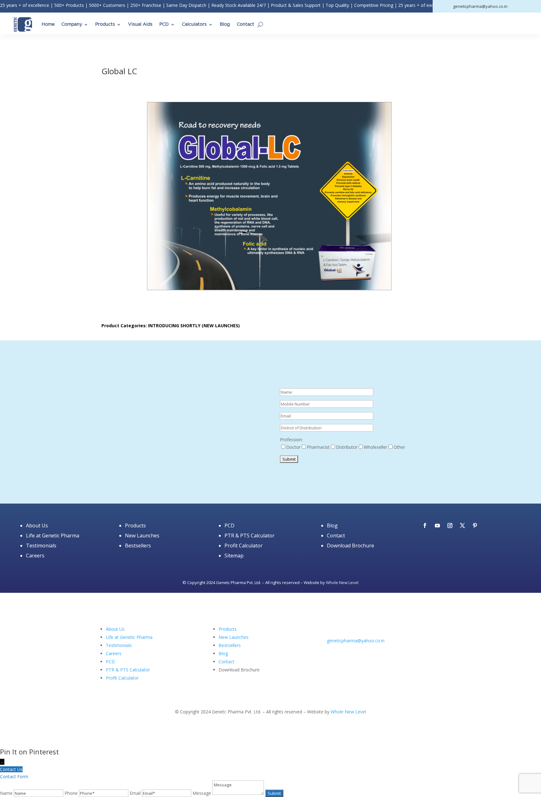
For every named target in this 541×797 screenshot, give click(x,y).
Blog (225, 24)
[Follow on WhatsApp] (369, 649)
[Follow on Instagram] (450, 525)
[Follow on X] (462, 525)
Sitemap (234, 555)
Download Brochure (350, 545)
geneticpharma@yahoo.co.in (355, 641)
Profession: (291, 439)
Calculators (194, 24)
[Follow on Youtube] (437, 525)
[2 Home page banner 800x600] (181, 480)
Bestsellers (138, 545)
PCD (164, 24)
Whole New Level (342, 582)
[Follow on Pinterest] (475, 525)
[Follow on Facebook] (425, 525)
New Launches (142, 535)
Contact (245, 24)
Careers (35, 555)
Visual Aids (140, 24)
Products (105, 24)
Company (71, 24)
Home (48, 24)
